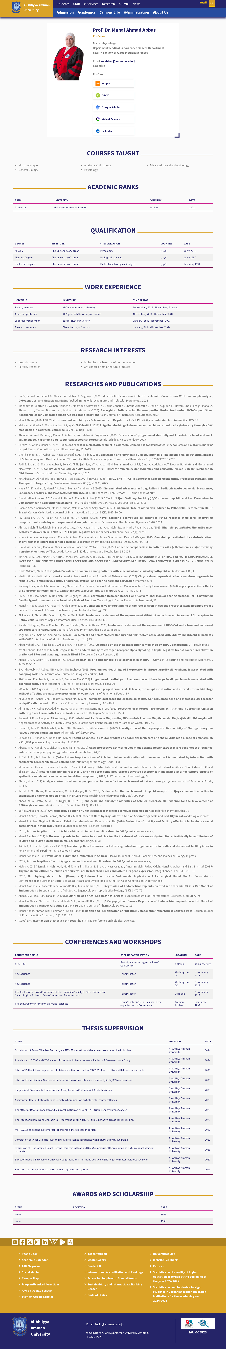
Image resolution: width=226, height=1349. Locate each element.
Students (64, 3)
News (137, 3)
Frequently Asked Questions (40, 1284)
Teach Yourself (97, 1254)
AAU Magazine (31, 1266)
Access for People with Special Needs (112, 1278)
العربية (203, 3)
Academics (87, 12)
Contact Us (95, 1266)
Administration (137, 12)
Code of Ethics (97, 1295)
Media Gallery (97, 1260)
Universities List (164, 1254)
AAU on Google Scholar (37, 1290)
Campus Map (30, 1278)
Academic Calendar (35, 1260)
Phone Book (30, 1254)
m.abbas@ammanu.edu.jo (118, 61)
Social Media (30, 1272)
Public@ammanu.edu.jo (109, 1324)
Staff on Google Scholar (37, 1297)
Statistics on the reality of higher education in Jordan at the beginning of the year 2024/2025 (179, 1276)
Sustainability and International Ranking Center (115, 1286)
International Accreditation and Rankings (115, 1272)
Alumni (125, 3)
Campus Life (110, 12)
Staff (77, 3)
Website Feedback (165, 1260)
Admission (66, 12)
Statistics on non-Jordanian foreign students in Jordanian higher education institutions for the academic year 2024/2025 (179, 1293)
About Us (161, 12)
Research (109, 3)
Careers (158, 1266)
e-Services (92, 3)
